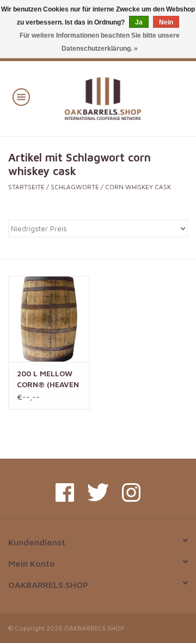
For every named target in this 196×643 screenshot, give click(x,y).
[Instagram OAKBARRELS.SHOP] (131, 492)
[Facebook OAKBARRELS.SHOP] (65, 492)
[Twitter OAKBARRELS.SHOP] (98, 492)
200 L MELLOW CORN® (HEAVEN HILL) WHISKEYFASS (48, 379)
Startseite (26, 187)
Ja (139, 22)
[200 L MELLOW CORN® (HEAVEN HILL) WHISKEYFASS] (49, 319)
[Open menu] (21, 96)
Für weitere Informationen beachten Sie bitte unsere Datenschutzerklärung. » (100, 42)
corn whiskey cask (138, 187)
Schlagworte (75, 187)
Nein (166, 22)
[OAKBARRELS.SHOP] (118, 97)
